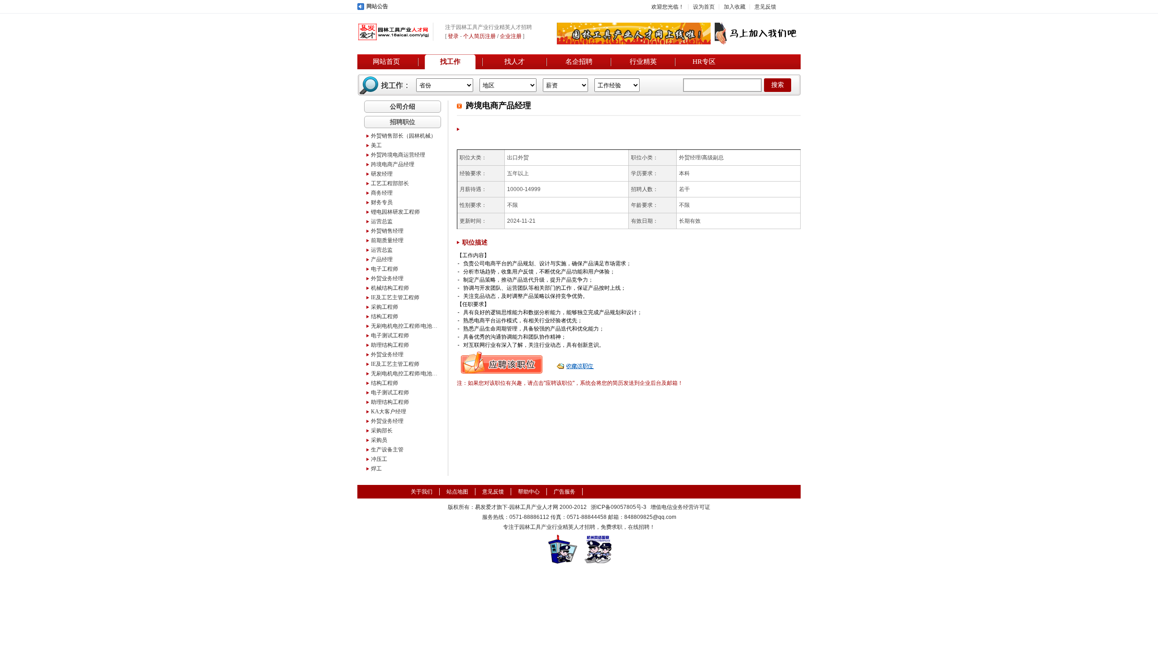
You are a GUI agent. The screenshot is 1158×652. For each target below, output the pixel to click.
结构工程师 (384, 316)
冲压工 (379, 459)
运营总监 (382, 221)
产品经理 (382, 259)
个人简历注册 (479, 36)
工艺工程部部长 (390, 183)
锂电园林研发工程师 (395, 212)
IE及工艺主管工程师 (395, 297)
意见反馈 (765, 7)
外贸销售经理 (387, 231)
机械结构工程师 (390, 288)
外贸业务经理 (387, 278)
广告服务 (564, 492)
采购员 (379, 440)
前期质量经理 (387, 240)
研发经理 (382, 174)
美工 (376, 145)
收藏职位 (576, 362)
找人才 (514, 61)
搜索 (777, 85)
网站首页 (386, 61)
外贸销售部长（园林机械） (403, 136)
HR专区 (704, 61)
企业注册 (511, 36)
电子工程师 (384, 269)
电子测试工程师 (390, 335)
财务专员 (382, 202)
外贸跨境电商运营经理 (398, 155)
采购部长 (382, 430)
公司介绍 (402, 106)
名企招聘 (579, 61)
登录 (453, 36)
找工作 (450, 61)
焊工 (376, 468)
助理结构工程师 (390, 345)
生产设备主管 (387, 449)
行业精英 (643, 61)
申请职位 (501, 362)
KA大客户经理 (388, 411)
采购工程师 (384, 307)
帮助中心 (529, 492)
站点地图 (457, 492)
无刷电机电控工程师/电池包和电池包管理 (405, 326)
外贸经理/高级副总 (701, 157)
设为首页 (704, 7)
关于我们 (421, 492)
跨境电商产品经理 (392, 164)
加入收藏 (734, 7)
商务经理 (382, 193)
